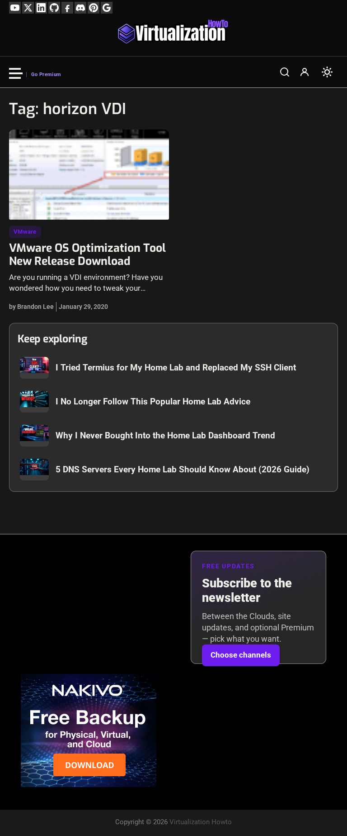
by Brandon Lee (31, 306)
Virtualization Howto (200, 822)
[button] (284, 72)
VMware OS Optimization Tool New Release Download (87, 254)
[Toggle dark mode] (327, 72)
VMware (25, 231)
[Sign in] (304, 72)
